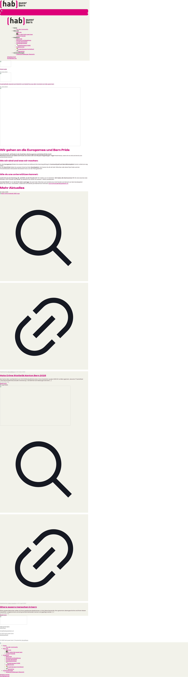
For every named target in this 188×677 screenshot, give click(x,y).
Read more (3, 383)
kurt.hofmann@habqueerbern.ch (58, 183)
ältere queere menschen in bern (18, 607)
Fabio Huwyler (12, 603)
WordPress (25, 640)
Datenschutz (4, 635)
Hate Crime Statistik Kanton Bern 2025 (23, 375)
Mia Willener (11, 372)
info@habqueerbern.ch (7, 631)
